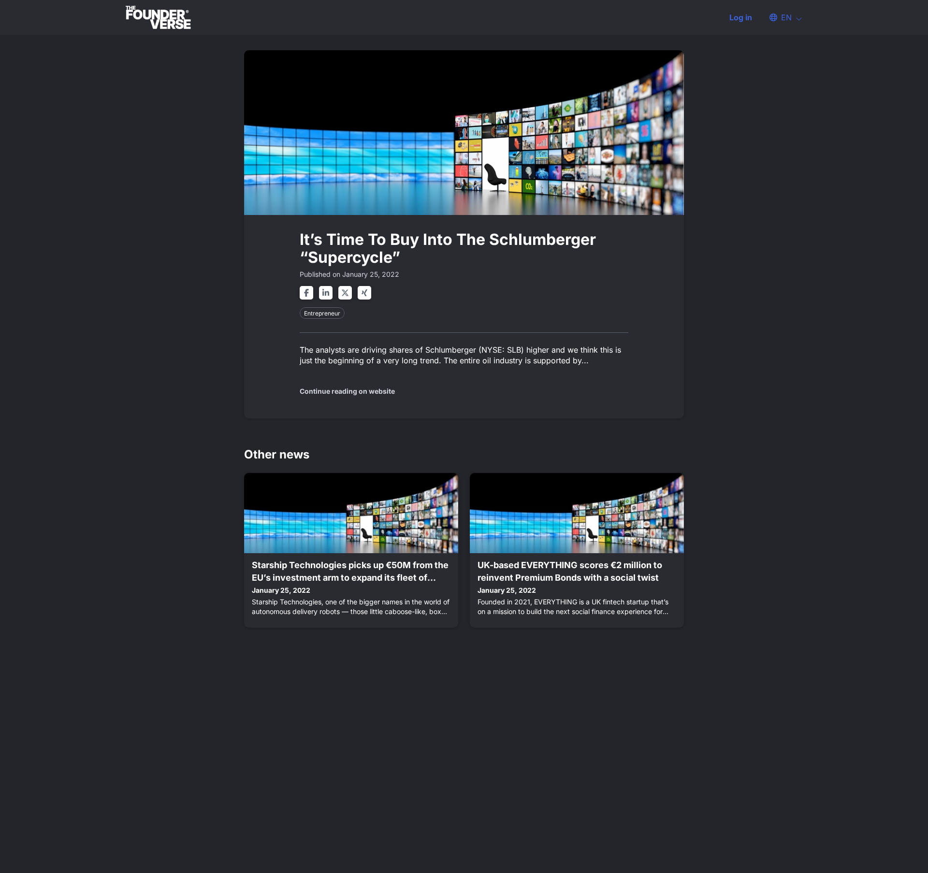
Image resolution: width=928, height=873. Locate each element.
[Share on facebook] (306, 293)
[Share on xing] (364, 293)
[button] (781, 17)
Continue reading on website (347, 391)
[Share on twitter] (345, 293)
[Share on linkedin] (326, 293)
